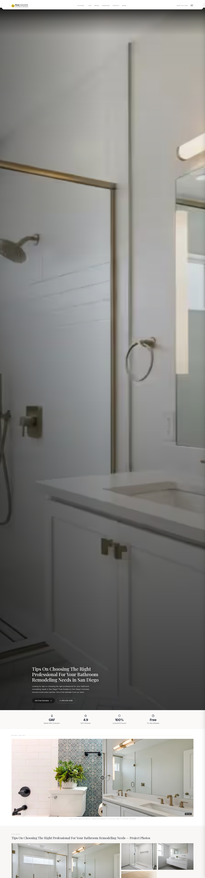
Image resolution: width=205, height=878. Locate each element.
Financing (106, 5)
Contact (115, 5)
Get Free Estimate (42, 700)
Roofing (81, 5)
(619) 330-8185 (182, 5)
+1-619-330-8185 (66, 700)
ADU (90, 5)
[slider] (102, 778)
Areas (96, 5)
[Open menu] (192, 5)
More (124, 5)
